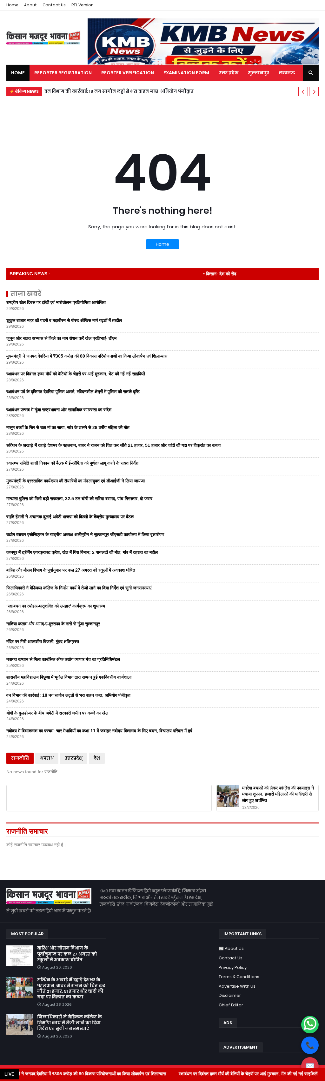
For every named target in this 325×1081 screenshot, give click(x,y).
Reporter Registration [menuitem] (63, 73)
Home (12, 5)
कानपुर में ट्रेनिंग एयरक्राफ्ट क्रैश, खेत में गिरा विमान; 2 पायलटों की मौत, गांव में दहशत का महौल (82, 552)
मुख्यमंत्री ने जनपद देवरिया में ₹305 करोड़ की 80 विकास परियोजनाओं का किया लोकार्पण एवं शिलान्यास (86, 356)
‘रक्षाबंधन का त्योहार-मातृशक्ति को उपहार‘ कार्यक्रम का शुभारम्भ (55, 605)
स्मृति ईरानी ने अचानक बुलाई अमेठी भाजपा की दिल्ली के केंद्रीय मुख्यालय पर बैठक (70, 516)
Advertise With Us (237, 986)
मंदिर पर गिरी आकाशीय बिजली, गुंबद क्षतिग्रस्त (42, 641)
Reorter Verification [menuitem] (127, 73)
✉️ (310, 1066)
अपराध (47, 758)
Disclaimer (230, 995)
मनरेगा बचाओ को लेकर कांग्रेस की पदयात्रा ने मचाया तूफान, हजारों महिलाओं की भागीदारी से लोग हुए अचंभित (278, 794)
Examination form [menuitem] (186, 73)
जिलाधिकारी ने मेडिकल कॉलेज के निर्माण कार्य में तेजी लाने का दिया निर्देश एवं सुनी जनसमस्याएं (78, 587)
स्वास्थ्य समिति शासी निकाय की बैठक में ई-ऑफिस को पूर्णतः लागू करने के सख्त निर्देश (72, 463)
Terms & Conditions (239, 977)
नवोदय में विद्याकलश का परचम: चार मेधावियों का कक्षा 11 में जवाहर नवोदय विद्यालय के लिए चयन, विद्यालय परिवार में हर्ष (99, 730)
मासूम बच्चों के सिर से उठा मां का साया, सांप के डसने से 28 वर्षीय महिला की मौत (67, 427)
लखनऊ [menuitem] (287, 73)
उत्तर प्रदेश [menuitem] (228, 73)
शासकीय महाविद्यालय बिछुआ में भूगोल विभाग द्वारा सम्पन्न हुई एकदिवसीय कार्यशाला (68, 677)
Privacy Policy (233, 967)
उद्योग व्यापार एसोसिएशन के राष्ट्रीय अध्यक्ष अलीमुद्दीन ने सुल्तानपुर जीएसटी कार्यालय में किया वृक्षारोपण (85, 534)
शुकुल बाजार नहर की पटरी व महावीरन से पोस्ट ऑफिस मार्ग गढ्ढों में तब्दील (64, 320)
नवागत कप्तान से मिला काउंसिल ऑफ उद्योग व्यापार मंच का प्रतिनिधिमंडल (63, 659)
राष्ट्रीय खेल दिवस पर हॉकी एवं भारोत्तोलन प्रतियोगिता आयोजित (56, 302)
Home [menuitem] (18, 73)
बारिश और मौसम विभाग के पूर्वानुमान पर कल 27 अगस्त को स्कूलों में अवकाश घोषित (70, 570)
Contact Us (54, 5)
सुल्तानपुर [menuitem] (258, 73)
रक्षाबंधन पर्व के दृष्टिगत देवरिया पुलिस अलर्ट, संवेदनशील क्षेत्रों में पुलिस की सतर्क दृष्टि (73, 391)
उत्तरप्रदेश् (74, 758)
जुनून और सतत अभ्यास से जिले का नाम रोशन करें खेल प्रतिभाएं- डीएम (61, 338)
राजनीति (20, 758)
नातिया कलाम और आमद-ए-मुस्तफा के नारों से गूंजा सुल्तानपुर (53, 623)
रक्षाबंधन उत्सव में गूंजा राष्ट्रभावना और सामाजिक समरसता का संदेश (58, 409)
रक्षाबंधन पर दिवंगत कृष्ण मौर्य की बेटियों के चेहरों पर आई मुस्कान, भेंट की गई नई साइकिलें (75, 373)
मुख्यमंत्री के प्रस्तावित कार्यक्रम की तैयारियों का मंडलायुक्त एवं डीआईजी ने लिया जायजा (75, 480)
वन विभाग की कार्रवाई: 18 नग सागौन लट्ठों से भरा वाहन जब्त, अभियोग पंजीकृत (119, 91)
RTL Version (82, 5)
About (30, 5)
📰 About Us (231, 948)
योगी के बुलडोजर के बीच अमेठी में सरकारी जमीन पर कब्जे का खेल (57, 712)
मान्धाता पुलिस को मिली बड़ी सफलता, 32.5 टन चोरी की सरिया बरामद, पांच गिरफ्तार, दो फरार (79, 498)
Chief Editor (231, 1005)
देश (97, 758)
